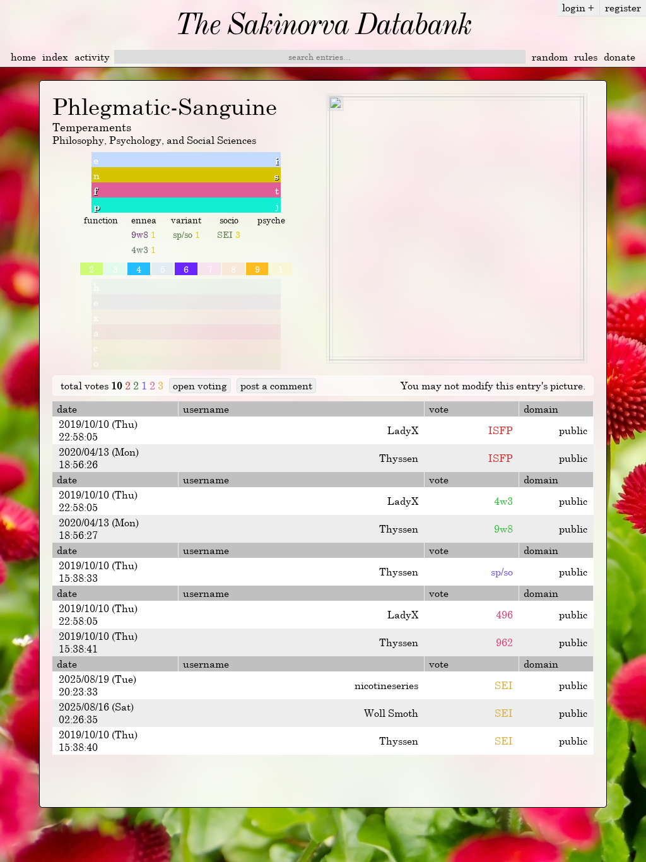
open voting (200, 385)
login (578, 7)
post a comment (276, 385)
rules (585, 56)
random (550, 56)
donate (619, 56)
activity (92, 56)
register (623, 7)
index (55, 56)
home (23, 56)
